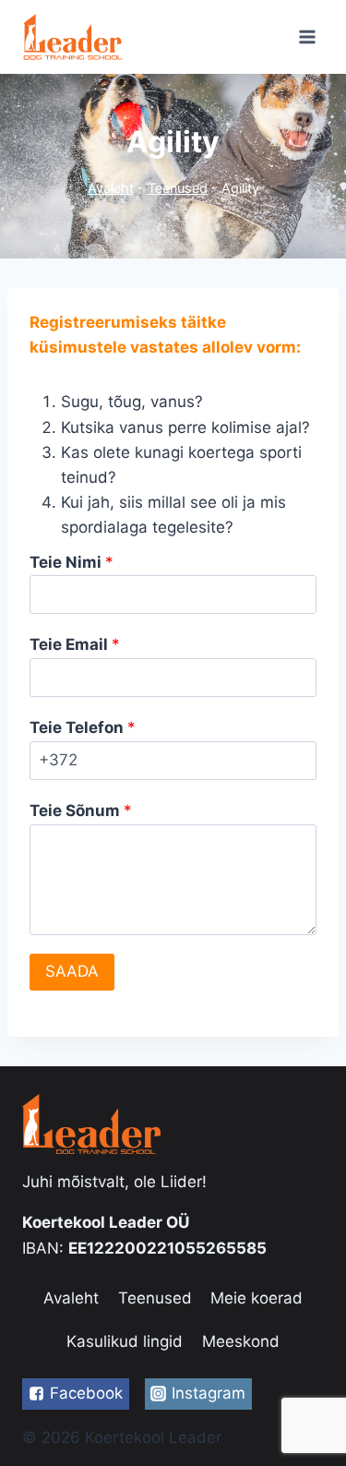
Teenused (178, 188)
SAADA (72, 971)
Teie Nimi (71, 562)
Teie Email (75, 644)
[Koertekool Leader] (73, 36)
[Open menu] (307, 36)
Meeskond (241, 1341)
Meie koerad (256, 1298)
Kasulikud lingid (124, 1341)
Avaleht (111, 188)
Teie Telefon (83, 727)
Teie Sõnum (81, 810)
